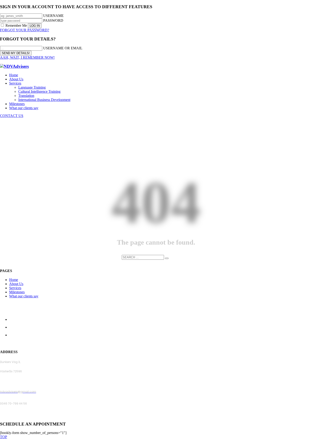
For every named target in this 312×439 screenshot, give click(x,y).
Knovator (187, 343)
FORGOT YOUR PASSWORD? (24, 30)
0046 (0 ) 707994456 (14, 415)
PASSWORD (53, 20)
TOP (3, 437)
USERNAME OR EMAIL (62, 48)
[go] (167, 258)
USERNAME (53, 16)
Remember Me (16, 25)
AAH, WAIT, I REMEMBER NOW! (27, 57)
